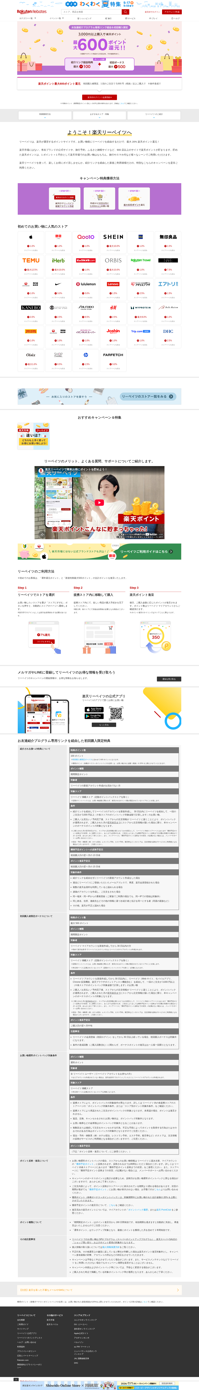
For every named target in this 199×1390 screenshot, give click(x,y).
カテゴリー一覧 (26, 18)
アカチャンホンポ (81, 1338)
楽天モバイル (52, 1324)
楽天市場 (50, 1320)
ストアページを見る (31, 250)
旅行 (110, 18)
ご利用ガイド (23, 1324)
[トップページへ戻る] (31, 12)
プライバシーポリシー (26, 1351)
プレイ (155, 18)
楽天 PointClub (163, 1210)
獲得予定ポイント (85, 1164)
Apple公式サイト (81, 1333)
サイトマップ (23, 1329)
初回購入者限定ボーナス (82, 759)
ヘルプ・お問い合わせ (26, 1342)
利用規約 (21, 1347)
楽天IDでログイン (152, 12)
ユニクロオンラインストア (85, 1320)
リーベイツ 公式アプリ (27, 1333)
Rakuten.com (23, 1360)
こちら (121, 103)
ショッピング (85, 18)
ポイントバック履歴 (138, 1210)
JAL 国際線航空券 (81, 1358)
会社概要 (21, 1320)
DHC (76, 1363)
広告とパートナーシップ (27, 1356)
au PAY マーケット (82, 1347)
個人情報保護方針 (111, 1247)
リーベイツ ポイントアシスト (29, 1338)
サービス (132, 18)
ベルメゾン (79, 1342)
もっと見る (104, 725)
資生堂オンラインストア (84, 1329)
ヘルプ (177, 18)
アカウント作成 (172, 12)
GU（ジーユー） (81, 1324)
